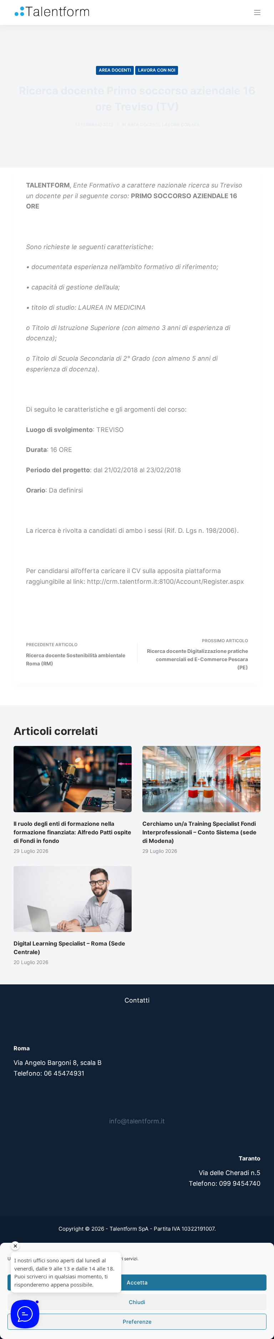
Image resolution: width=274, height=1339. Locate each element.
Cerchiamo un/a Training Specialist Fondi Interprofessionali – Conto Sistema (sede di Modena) (199, 832)
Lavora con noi (156, 70)
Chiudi (137, 1302)
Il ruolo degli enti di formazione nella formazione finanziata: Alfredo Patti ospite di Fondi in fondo (72, 832)
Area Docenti (115, 70)
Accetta (137, 1282)
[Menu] (257, 12)
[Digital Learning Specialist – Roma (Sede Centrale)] (73, 899)
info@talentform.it (137, 1121)
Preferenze (137, 1321)
